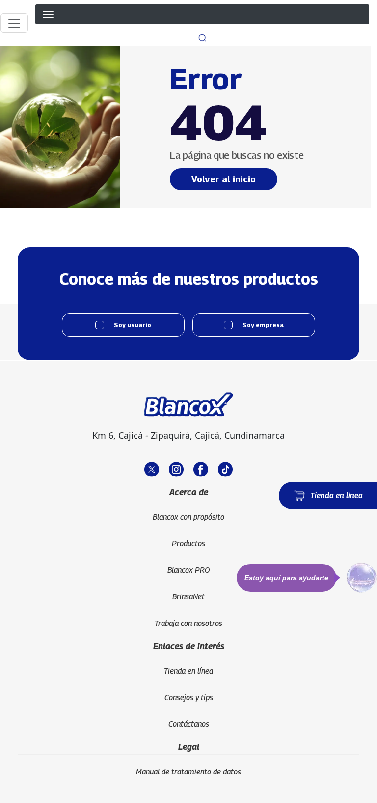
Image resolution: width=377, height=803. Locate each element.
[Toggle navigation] (14, 23)
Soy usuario (132, 324)
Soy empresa (263, 324)
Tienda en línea (336, 495)
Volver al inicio (223, 179)
